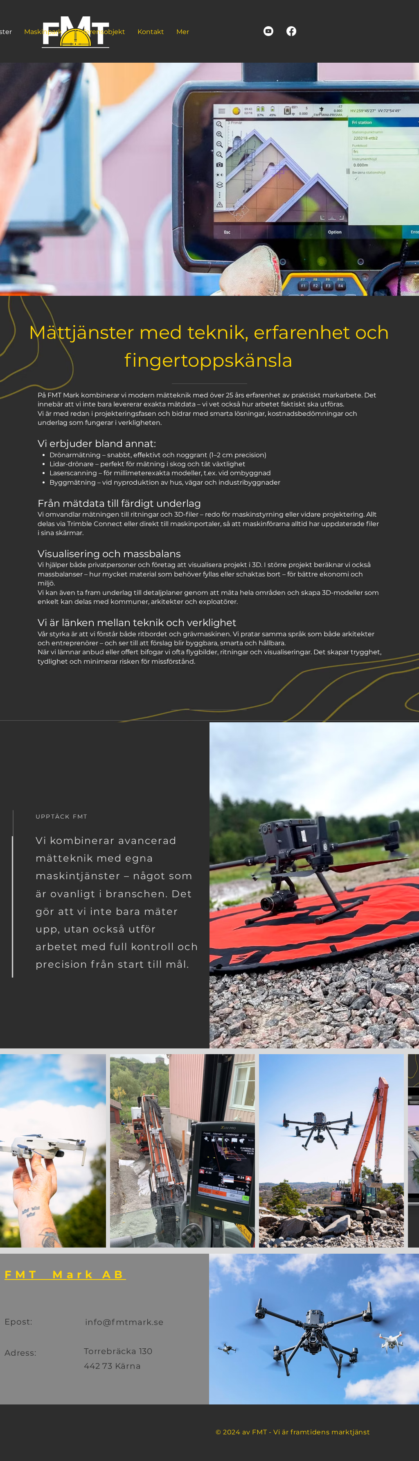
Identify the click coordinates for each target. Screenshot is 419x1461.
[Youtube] (268, 31)
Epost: (20, 1322)
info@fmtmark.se (124, 1322)
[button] (99, 32)
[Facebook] (291, 31)
